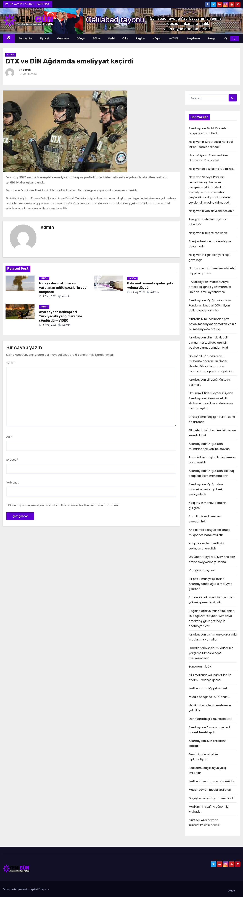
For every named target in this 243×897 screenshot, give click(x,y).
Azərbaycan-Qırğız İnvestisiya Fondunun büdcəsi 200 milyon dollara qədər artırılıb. (210, 305)
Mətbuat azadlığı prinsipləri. (208, 688)
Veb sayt (12, 482)
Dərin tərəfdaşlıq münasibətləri (210, 719)
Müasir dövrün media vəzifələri (210, 790)
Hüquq (157, 38)
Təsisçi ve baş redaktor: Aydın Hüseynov (26, 889)
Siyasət (44, 38)
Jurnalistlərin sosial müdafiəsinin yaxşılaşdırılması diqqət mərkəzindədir (211, 653)
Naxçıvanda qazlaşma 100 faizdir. (211, 169)
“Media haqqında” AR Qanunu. (209, 697)
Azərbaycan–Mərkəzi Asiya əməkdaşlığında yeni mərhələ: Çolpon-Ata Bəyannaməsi (210, 287)
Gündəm (63, 38)
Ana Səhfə (25, 38)
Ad (9, 437)
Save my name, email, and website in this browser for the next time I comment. (64, 505)
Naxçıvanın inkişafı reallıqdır (208, 233)
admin (27, 69)
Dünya (81, 38)
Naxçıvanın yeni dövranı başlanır (211, 211)
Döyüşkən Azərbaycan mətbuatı (211, 798)
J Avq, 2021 (49, 296)
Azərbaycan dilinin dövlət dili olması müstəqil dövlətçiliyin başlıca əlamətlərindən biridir (209, 342)
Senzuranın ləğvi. (200, 666)
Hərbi (111, 38)
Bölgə (96, 38)
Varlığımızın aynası (202, 570)
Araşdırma (193, 38)
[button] (225, 38)
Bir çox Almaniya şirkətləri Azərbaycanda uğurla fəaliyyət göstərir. (210, 584)
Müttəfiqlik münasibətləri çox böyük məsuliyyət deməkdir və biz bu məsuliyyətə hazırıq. (212, 324)
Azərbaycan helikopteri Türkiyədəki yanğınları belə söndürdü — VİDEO (60, 316)
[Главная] (9, 38)
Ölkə (125, 38)
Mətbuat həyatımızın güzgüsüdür (211, 781)
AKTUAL (174, 38)
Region (140, 38)
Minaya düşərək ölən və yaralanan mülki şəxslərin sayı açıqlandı (63, 287)
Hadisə (10, 54)
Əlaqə (211, 38)
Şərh (10, 363)
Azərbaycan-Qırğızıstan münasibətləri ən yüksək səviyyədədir (206, 489)
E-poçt (12, 460)
